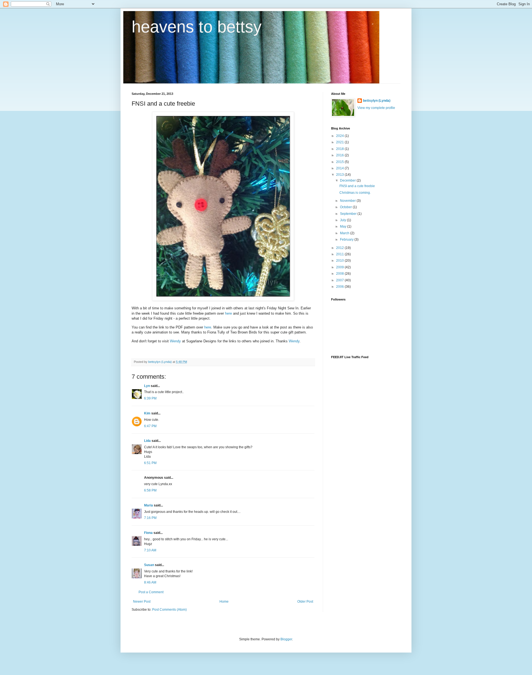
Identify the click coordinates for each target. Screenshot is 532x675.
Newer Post (141, 601)
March (345, 233)
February (347, 239)
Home (224, 601)
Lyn (147, 386)
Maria (148, 505)
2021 (340, 142)
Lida (147, 441)
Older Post (305, 601)
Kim (147, 413)
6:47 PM (150, 426)
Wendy (175, 341)
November (348, 201)
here (228, 313)
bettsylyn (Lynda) (376, 101)
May (343, 226)
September (348, 214)
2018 (340, 149)
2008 (340, 274)
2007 (340, 280)
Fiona (148, 533)
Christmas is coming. (355, 193)
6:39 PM (150, 398)
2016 (340, 155)
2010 (340, 261)
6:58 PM (150, 490)
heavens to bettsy (197, 26)
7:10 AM (150, 550)
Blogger (286, 639)
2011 (340, 254)
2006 (340, 287)
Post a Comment (151, 592)
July (343, 220)
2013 (340, 175)
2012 (340, 248)
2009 (340, 267)
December (348, 180)
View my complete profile (376, 108)
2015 (340, 162)
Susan (149, 565)
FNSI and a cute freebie (357, 186)
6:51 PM (150, 463)
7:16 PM (150, 518)
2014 (340, 168)
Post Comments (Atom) (169, 610)
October (346, 207)
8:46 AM (150, 582)
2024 (340, 136)
